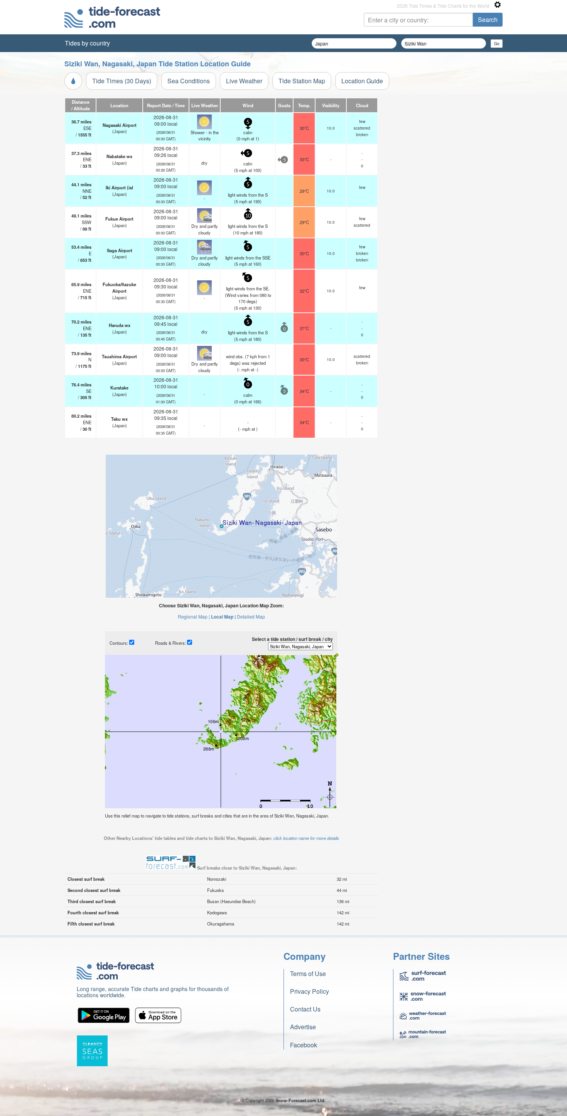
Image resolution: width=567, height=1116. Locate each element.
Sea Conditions (188, 80)
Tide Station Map (301, 80)
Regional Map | (194, 616)
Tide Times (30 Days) (121, 80)
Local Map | (223, 616)
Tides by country (87, 43)
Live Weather (244, 80)
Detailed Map (251, 616)
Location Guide (362, 80)
